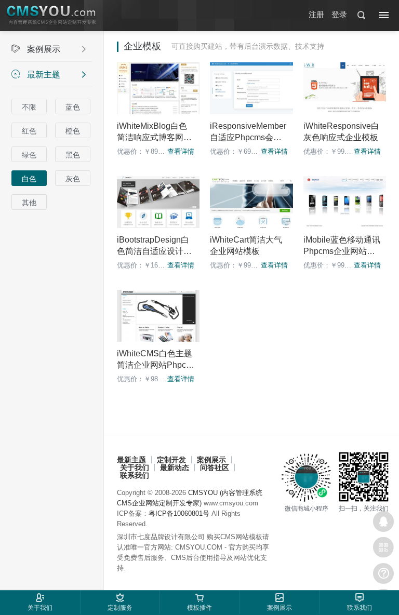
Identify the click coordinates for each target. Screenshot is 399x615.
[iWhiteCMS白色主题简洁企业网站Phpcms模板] (158, 316)
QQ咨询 (383, 521)
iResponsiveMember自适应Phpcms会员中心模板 (248, 137)
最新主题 (49, 74)
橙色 (72, 131)
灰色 (72, 179)
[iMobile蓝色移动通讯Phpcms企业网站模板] (344, 202)
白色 (29, 179)
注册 (316, 14)
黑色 (72, 155)
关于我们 (134, 467)
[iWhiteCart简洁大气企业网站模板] (251, 202)
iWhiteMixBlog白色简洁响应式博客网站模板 (154, 137)
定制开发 (171, 459)
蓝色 (72, 107)
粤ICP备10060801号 (179, 513)
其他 (29, 202)
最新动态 (174, 467)
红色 (29, 131)
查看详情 (180, 151)
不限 (29, 107)
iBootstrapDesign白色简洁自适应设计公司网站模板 (154, 251)
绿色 (29, 155)
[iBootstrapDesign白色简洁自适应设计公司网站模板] (158, 202)
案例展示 (49, 49)
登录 (339, 14)
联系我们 (134, 475)
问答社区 (214, 467)
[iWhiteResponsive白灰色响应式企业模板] (344, 88)
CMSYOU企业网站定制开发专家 (52, 15)
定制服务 (120, 607)
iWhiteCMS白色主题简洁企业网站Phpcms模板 (155, 365)
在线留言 (383, 573)
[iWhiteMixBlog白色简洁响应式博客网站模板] (158, 88)
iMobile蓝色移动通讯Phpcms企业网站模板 (341, 251)
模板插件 (199, 607)
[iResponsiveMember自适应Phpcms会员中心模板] (251, 88)
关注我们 (383, 547)
